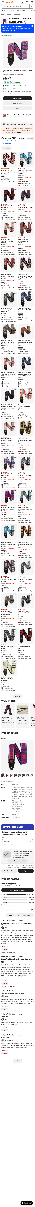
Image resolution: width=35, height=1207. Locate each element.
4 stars (3, 897)
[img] (23, 115)
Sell (22, 2)
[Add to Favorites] (25, 21)
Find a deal (5, 10)
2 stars (3, 902)
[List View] (32, 138)
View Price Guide (9, 871)
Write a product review (17, 890)
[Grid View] (29, 138)
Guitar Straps (16, 817)
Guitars (12, 10)
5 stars (3, 894)
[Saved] (27, 2)
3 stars (3, 900)
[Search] (31, 6)
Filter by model (6, 838)
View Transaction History (18, 861)
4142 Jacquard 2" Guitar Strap (7, 719)
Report (5, 949)
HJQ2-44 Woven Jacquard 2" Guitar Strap (22, 720)
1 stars (3, 905)
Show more (15, 798)
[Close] (32, 26)
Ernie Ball (15, 784)
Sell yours (26, 871)
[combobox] (15, 841)
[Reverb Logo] (9, 2)
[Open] (30, 841)
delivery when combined (12, 82)
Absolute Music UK (13, 115)
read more (4, 978)
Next (16, 696)
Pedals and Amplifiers (22, 10)
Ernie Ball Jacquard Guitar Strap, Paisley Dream (17, 71)
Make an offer (17, 103)
